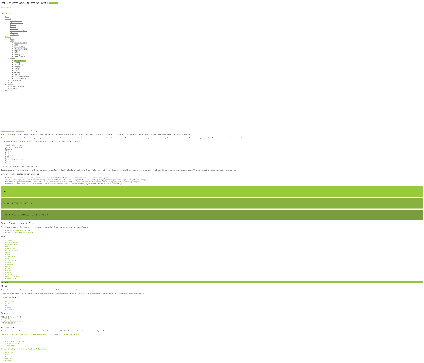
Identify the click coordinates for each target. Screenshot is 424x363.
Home (7, 17)
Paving (16, 53)
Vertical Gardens (19, 57)
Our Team (13, 25)
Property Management (17, 87)
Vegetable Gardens (20, 43)
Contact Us (8, 91)
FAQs (11, 83)
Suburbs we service (16, 23)
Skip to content (6, 7)
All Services (9, 241)
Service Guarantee (16, 21)
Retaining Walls (19, 55)
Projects (8, 354)
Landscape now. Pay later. (18, 31)
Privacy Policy (9, 360)
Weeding (17, 63)
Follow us (4, 282)
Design (12, 39)
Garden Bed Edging (20, 49)
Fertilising (17, 75)
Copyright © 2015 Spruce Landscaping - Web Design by (19, 349)
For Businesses (10, 85)
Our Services (9, 301)
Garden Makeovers (16, 81)
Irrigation (17, 51)
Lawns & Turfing (19, 47)
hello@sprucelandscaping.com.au (24, 233)
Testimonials (14, 29)
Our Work (13, 27)
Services (8, 37)
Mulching (17, 73)
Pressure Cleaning (20, 79)
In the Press (14, 33)
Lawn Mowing (18, 65)
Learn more (53, 3)
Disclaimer (8, 358)
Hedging (17, 67)
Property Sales (15, 89)
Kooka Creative (43, 349)
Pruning (16, 69)
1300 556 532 (9, 13)
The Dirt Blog (14, 35)
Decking (16, 45)
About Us (8, 19)
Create (12, 41)
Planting (16, 71)
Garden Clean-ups (20, 61)
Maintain (12, 59)
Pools (7, 259)
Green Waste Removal (21, 77)
